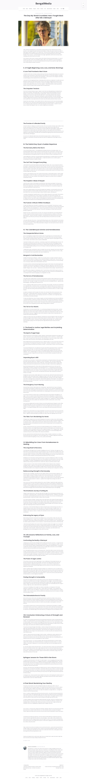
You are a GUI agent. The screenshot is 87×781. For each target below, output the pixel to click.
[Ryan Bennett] (25, 748)
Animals (41, 8)
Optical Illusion (49, 8)
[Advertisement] (43, 114)
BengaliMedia (43, 3)
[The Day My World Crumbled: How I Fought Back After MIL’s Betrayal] (43, 33)
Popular (34, 8)
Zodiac (54, 8)
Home (24, 8)
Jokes (58, 8)
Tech (45, 8)
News (27, 8)
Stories (38, 8)
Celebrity (30, 8)
